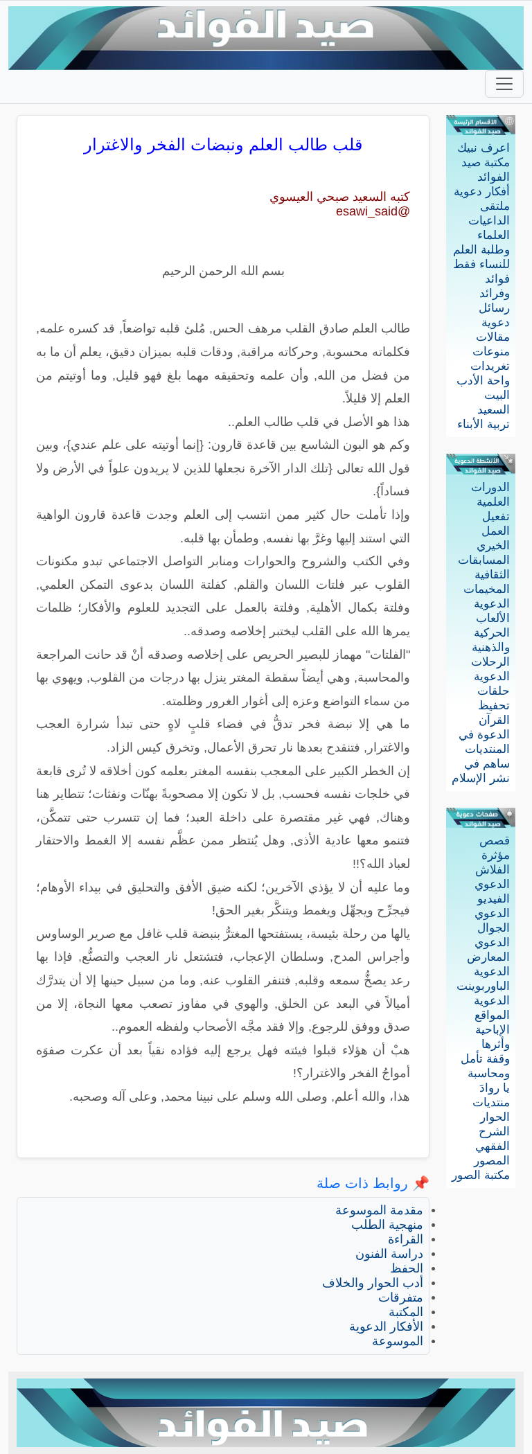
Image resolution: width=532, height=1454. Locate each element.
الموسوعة (397, 1341)
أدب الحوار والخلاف (372, 1283)
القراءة (405, 1239)
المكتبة (406, 1312)
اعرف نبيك (483, 147)
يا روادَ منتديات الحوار (491, 1102)
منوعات (491, 351)
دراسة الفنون (389, 1254)
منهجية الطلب (387, 1225)
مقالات (493, 337)
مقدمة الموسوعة (379, 1210)
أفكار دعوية (482, 191)
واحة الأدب (483, 380)
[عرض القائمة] (504, 84)
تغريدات (490, 366)
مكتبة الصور (481, 1175)
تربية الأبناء (483, 424)
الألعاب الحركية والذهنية (491, 633)
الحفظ (406, 1268)
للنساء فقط (481, 264)
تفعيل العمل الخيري (493, 531)
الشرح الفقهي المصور (492, 1146)
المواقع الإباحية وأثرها (492, 1030)
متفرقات (400, 1297)
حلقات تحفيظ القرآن (493, 705)
